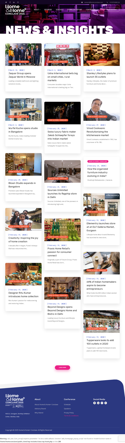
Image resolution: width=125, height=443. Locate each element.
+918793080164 (114, 2)
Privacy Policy (69, 413)
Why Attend (39, 413)
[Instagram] (105, 403)
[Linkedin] (98, 403)
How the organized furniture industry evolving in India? (97, 172)
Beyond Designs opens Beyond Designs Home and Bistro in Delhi (62, 310)
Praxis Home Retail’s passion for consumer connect (59, 252)
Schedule (67, 404)
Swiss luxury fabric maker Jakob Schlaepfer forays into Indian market (62, 135)
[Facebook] (102, 403)
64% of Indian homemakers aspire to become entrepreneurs (101, 285)
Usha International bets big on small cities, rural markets (63, 77)
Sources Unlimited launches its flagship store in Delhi (62, 194)
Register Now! (111, 9)
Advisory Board (40, 409)
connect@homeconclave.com (93, 2)
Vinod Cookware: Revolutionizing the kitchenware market (98, 132)
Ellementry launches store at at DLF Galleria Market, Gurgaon (101, 227)
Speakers (67, 409)
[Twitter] (94, 403)
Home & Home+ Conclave (19, 61)
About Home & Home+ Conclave (46, 404)
